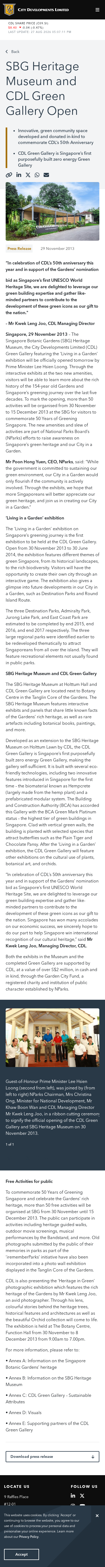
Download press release (31, 1456)
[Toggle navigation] (98, 9)
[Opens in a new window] (9, 175)
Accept (21, 1554)
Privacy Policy (28, 1537)
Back (15, 51)
